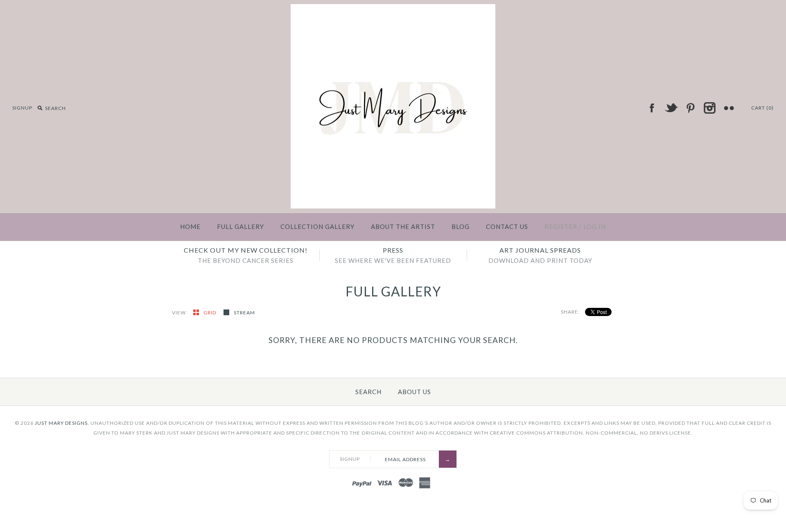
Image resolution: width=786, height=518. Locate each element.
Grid (210, 312)
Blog (461, 226)
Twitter (671, 108)
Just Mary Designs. (62, 423)
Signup (22, 108)
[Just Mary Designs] (393, 9)
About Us (414, 391)
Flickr (729, 108)
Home (190, 226)
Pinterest (690, 108)
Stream (244, 312)
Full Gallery (240, 226)
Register (560, 226)
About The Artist (403, 226)
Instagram (709, 108)
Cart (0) (762, 108)
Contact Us (507, 226)
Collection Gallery (317, 226)
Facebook (652, 108)
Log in (594, 226)
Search (368, 391)
